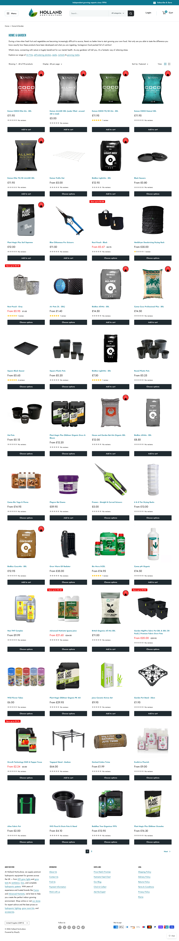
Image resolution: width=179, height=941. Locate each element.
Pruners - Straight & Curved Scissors (107, 502)
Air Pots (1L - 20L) (57, 306)
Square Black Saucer (15, 370)
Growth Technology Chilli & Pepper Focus (24, 762)
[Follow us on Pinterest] (73, 927)
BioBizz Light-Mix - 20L (101, 370)
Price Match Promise (102, 871)
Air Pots (29, 55)
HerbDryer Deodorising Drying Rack (149, 242)
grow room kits (28, 908)
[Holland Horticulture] (45, 13)
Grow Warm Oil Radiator (60, 566)
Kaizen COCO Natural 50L (145, 111)
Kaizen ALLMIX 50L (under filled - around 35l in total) (67, 112)
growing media (73, 55)
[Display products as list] (169, 64)
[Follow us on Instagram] (69, 927)
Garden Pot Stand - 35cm (144, 697)
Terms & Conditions (146, 886)
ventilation (15, 882)
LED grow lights (24, 879)
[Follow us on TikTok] (83, 927)
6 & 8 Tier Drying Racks (144, 502)
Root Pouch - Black (99, 242)
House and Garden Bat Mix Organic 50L (108, 435)
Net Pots (10, 435)
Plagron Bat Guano (57, 502)
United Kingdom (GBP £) (15, 923)
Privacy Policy (144, 891)
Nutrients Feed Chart (102, 876)
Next (166, 851)
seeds (54, 55)
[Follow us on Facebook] (60, 927)
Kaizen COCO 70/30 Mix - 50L (105, 111)
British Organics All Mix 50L (103, 630)
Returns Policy (144, 881)
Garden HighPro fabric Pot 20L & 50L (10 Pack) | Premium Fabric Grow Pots (152, 632)
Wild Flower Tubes (15, 697)
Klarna (140, 897)
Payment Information (57, 886)
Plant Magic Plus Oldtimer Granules (149, 826)
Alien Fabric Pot (14, 826)
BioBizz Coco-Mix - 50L (17, 566)
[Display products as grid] (165, 64)
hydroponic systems (13, 886)
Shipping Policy (144, 871)
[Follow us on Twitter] (64, 927)
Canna (36, 890)
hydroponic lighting (13, 908)
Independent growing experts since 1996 (90, 2)
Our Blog (97, 881)
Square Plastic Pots (58, 370)
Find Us (52, 881)
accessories (9, 911)
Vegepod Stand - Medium (60, 762)
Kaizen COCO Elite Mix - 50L (19, 111)
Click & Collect (100, 886)
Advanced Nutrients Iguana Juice (63, 630)
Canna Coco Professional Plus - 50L (149, 306)
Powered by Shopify (12, 932)
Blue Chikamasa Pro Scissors (62, 242)
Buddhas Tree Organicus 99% (104, 826)
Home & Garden (18, 26)
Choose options (68, 194)
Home (7, 26)
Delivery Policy (144, 876)
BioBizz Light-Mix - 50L (101, 178)
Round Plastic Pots (141, 370)
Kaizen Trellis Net (57, 178)
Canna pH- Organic (142, 566)
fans (22, 882)
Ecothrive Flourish (141, 762)
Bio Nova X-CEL (98, 566)
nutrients (61, 55)
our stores (36, 901)
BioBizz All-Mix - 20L (142, 435)
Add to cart (26, 129)
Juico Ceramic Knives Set (102, 697)
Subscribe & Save (164, 2)
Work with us (54, 891)
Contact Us (53, 876)
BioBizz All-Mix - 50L (100, 306)
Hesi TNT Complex (15, 630)
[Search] (131, 13)
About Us (53, 871)
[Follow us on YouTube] (78, 927)
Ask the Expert (99, 891)
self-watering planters (42, 55)
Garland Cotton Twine (101, 762)
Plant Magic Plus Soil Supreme (20, 242)
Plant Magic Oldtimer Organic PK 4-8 (65, 697)
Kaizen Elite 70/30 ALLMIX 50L (21, 178)
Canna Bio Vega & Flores (17, 502)
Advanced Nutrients (17, 893)
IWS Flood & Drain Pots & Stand (63, 826)
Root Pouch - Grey (14, 306)
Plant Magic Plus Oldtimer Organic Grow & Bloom (67, 436)
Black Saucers (140, 178)
